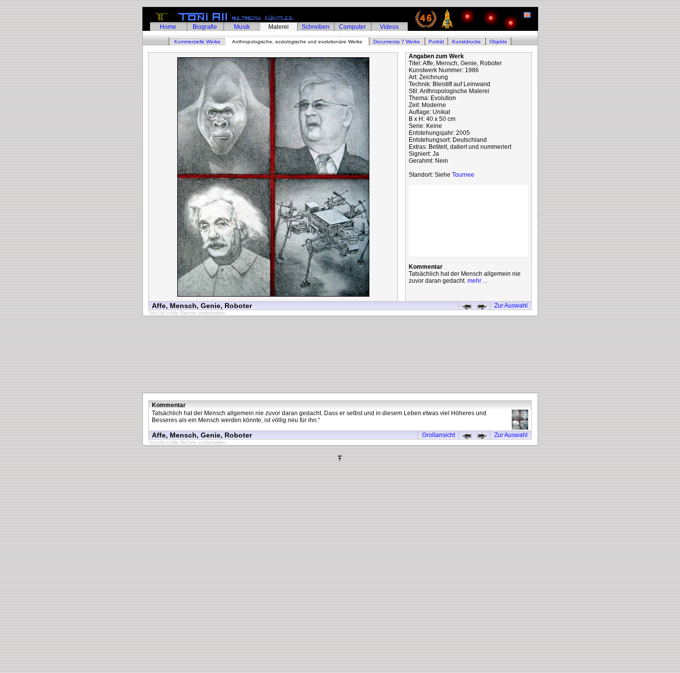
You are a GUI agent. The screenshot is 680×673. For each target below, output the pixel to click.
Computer (352, 26)
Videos (389, 26)
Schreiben (316, 26)
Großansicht (438, 435)
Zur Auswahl (511, 305)
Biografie (205, 26)
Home (168, 26)
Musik (242, 26)
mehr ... (477, 280)
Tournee (463, 174)
